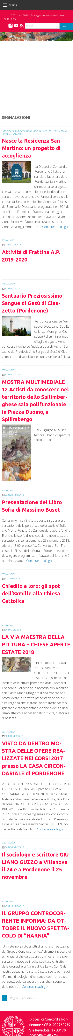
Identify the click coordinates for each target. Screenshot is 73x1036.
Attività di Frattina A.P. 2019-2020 (31, 255)
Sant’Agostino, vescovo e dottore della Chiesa (34, 17)
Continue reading (55, 227)
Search (66, 26)
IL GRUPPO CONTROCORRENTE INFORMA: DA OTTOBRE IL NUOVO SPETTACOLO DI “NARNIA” (35, 924)
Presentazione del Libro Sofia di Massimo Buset (32, 506)
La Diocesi (20, 131)
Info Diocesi (8, 131)
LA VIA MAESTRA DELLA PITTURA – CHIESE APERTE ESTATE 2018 (36, 644)
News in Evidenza (42, 131)
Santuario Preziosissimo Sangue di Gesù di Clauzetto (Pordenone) (32, 303)
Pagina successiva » (22, 998)
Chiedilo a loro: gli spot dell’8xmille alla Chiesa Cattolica (31, 593)
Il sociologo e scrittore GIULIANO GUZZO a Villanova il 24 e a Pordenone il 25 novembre (36, 866)
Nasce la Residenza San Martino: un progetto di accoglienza (31, 148)
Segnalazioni (16, 134)
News (29, 131)
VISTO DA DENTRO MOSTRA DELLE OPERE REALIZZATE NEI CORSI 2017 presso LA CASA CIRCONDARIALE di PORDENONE (34, 758)
